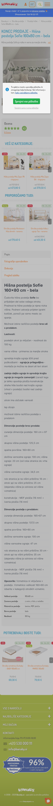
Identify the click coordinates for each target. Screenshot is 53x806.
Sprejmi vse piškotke (26, 101)
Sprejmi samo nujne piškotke (26, 108)
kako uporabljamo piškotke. (26, 92)
